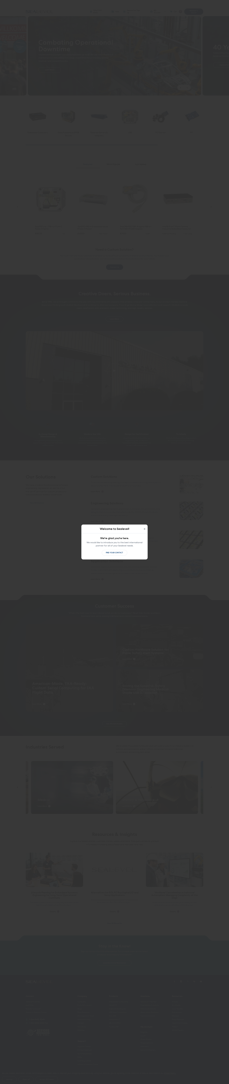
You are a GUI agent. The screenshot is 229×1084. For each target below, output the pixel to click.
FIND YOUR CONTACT (114, 553)
